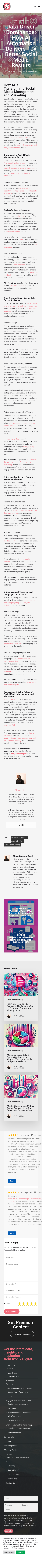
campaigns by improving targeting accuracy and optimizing (19, 602)
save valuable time (17, 285)
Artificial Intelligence (12, 699)
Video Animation (14, 1433)
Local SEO (12, 1396)
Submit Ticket (13, 1470)
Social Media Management (18, 1404)
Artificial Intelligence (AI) (19, 837)
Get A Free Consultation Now (17, 1458)
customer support (13, 231)
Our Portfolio (9, 1437)
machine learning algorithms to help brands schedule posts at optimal (20, 190)
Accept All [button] (20, 1552)
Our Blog (7, 1441)
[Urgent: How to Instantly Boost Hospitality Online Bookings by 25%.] (21, 939)
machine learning (10, 541)
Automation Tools (17, 841)
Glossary (11, 1466)
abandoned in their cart (13, 644)
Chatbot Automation (16, 1420)
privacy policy (9, 1526)
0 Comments (33, 72)
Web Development (15, 1416)
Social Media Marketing (21, 20)
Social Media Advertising (18, 1392)
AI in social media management (16, 163)
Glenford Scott (11, 72)
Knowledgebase (10, 1446)
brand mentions (18, 265)
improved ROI (9, 725)
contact (21, 239)
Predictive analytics (11, 439)
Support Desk (13, 1474)
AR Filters (12, 1408)
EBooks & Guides (10, 1450)
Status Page (13, 1479)
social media (19, 216)
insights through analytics (20, 137)
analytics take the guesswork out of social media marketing (20, 462)
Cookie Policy (13, 1376)
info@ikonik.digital (19, 754)
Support (9, 1462)
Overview (9, 1369)
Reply (12, 1181)
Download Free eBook (22, 1334)
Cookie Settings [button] (9, 1552)
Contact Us (10, 1483)
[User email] (22, 825)
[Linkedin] (19, 825)
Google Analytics (30, 446)
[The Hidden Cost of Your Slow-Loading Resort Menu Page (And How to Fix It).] (21, 912)
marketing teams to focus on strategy (19, 168)
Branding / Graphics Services (19, 1428)
